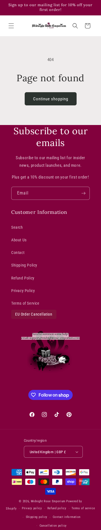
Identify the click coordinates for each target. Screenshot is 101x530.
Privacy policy (32, 508)
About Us (19, 240)
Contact (17, 252)
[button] (11, 26)
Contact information (67, 517)
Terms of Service (25, 303)
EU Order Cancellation (33, 314)
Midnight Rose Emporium (48, 501)
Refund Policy (23, 278)
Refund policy (56, 508)
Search (17, 227)
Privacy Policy (23, 290)
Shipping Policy (24, 265)
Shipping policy (37, 517)
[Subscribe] (83, 193)
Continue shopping (50, 98)
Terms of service (83, 508)
